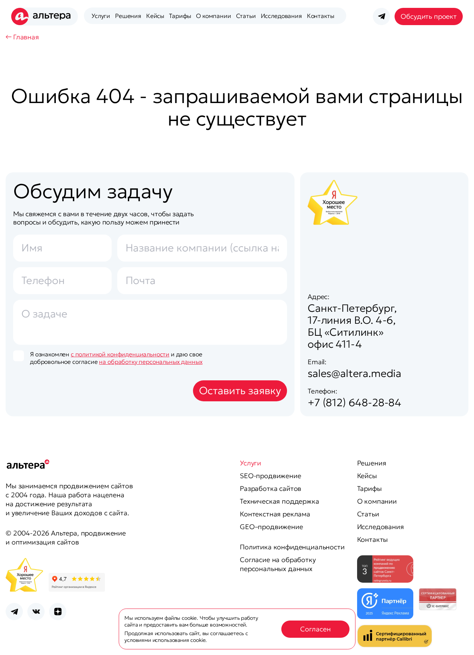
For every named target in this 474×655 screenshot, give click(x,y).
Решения (128, 15)
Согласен (315, 629)
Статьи (246, 15)
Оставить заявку (240, 390)
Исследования (281, 15)
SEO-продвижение (270, 475)
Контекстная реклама (275, 514)
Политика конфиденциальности (292, 547)
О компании (213, 15)
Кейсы (155, 15)
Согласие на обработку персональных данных (278, 564)
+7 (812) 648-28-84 (354, 402)
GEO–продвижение (271, 526)
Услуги (100, 15)
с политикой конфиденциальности (120, 354)
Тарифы (180, 15)
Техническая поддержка (279, 501)
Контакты (320, 15)
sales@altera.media (354, 373)
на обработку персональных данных (150, 361)
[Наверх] (459, 640)
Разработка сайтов (270, 488)
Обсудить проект (429, 16)
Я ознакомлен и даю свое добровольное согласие (116, 357)
